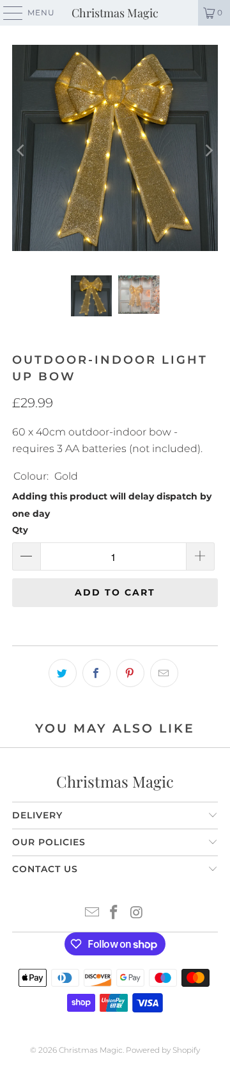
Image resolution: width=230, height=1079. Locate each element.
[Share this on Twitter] (63, 673)
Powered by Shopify (163, 1050)
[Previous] (22, 150)
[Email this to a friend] (164, 673)
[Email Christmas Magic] (92, 913)
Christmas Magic (115, 12)
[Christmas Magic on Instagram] (136, 913)
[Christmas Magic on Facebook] (114, 913)
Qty (20, 529)
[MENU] (7, 13)
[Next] (208, 150)
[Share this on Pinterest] (130, 673)
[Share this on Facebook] (96, 673)
